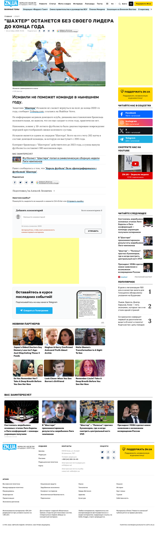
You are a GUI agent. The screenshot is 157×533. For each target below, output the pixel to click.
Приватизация (8, 498)
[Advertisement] (45, 261)
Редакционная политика (48, 462)
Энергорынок (8, 495)
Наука (80, 484)
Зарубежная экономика (50, 487)
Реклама (42, 458)
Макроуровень (8, 491)
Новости (43, 4)
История (119, 487)
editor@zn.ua (75, 471)
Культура (82, 498)
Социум (119, 484)
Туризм (119, 495)
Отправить (93, 231)
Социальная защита (48, 484)
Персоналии (45, 498)
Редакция (42, 455)
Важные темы (11, 9)
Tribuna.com (37, 111)
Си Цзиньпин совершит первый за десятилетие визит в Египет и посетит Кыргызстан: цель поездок (131, 321)
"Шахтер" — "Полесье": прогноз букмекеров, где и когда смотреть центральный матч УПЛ (130, 255)
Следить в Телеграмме (36, 310)
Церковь (81, 495)
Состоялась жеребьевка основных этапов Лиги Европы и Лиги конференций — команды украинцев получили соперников (130, 225)
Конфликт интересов (49, 491)
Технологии (83, 487)
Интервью (78, 4)
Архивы (41, 451)
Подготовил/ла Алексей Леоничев (32, 190)
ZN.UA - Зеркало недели (135, 174)
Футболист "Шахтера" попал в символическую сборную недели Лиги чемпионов (61, 160)
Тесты (100, 4)
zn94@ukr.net (67, 465)
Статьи (52, 4)
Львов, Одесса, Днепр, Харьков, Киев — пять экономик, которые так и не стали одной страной (132, 306)
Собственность (122, 498)
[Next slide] (151, 9)
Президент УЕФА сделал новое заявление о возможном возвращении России (130, 268)
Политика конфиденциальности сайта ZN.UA (137, 525)
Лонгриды (89, 4)
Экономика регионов (11, 502)
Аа (131, 4)
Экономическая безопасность (52, 495)
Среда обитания (84, 491)
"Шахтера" (30, 107)
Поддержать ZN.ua (143, 4)
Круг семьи (120, 491)
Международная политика (13, 487)
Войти (124, 4)
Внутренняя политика (11, 484)
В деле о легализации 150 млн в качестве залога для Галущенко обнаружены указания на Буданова (131, 291)
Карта (41, 466)
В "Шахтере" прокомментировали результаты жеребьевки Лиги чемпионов (130, 241)
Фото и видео (64, 4)
